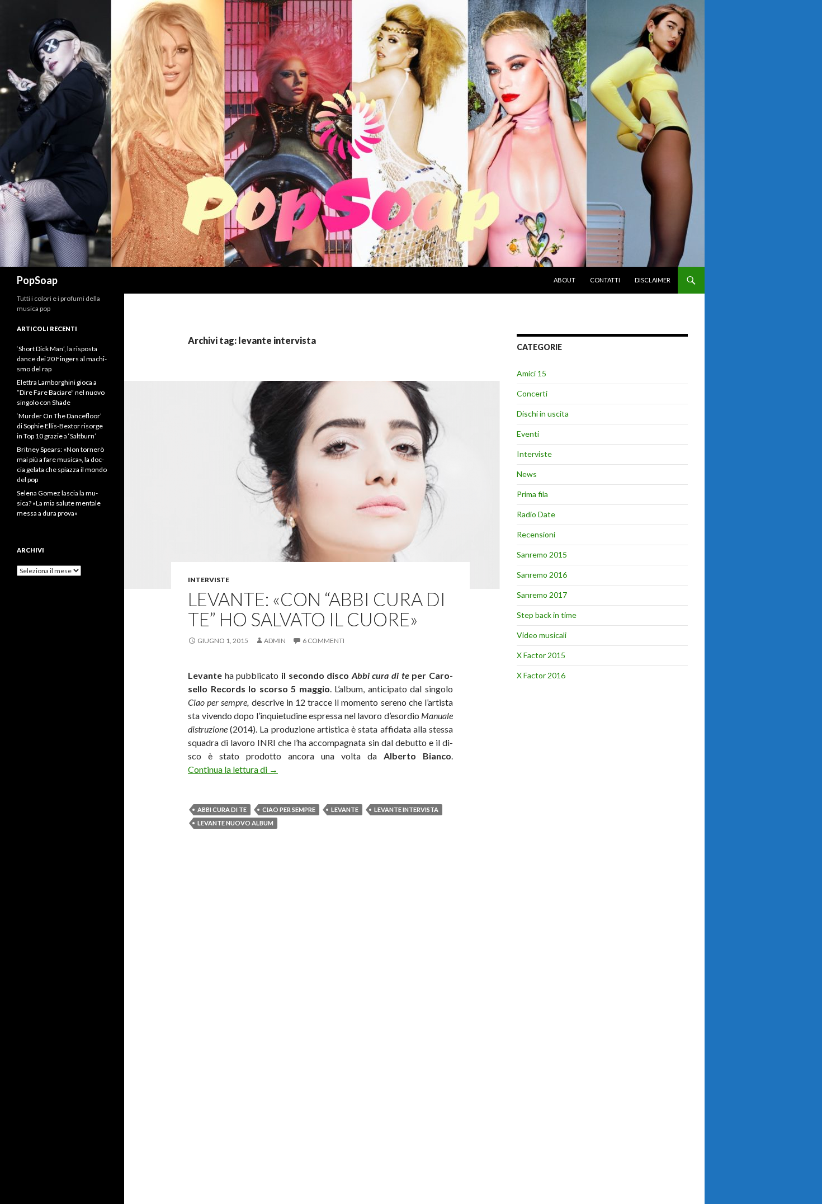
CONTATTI (605, 280)
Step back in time (547, 615)
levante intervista (406, 809)
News (527, 474)
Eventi (528, 433)
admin (275, 640)
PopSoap (37, 280)
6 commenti (323, 640)
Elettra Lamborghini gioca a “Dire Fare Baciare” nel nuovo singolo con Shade (61, 392)
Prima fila (532, 494)
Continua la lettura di (233, 769)
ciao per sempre (288, 809)
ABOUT (564, 280)
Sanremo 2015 (542, 554)
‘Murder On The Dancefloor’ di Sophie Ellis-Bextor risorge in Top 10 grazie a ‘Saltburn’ (60, 426)
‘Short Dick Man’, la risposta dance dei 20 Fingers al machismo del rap (62, 358)
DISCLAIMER (652, 280)
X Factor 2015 (541, 655)
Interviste (208, 579)
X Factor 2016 (541, 675)
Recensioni (536, 534)
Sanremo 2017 (542, 594)
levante (344, 809)
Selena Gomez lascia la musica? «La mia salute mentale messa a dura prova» (59, 503)
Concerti (532, 393)
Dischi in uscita (543, 413)
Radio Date (536, 514)
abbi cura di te (222, 809)
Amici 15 (531, 373)
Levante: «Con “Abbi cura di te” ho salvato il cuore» (317, 609)
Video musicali (541, 635)
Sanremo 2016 (542, 574)
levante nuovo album (235, 823)
